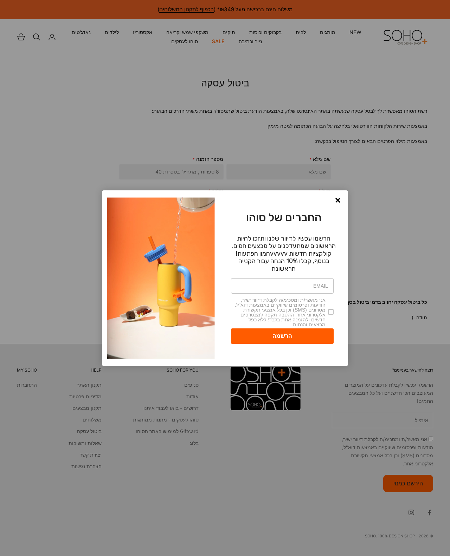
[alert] (225, 278)
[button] (337, 200)
